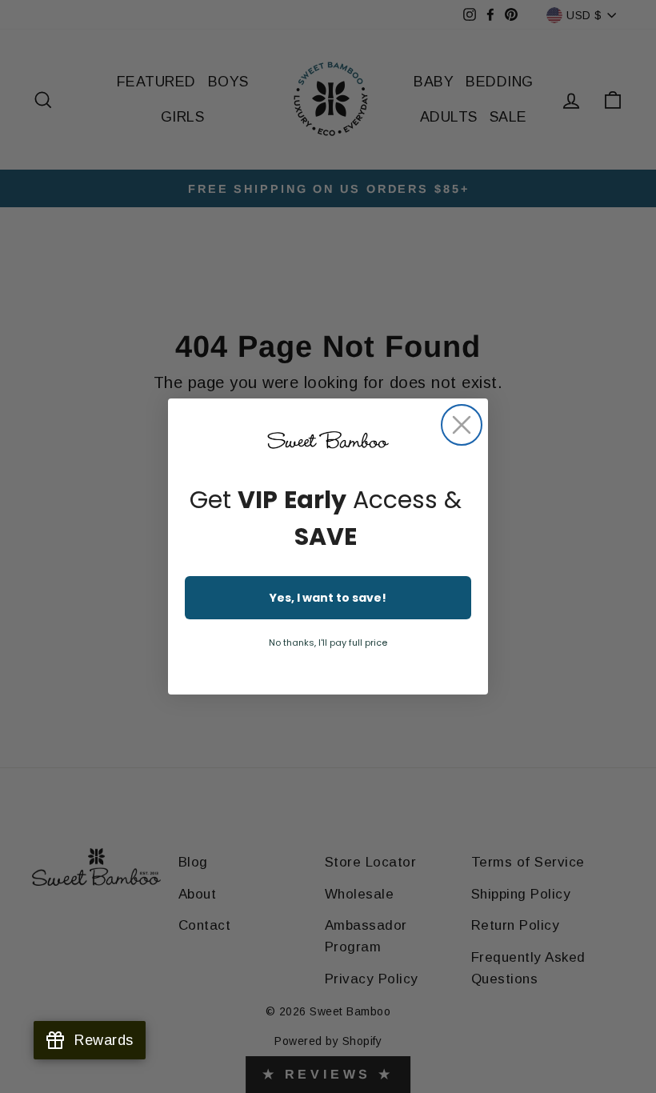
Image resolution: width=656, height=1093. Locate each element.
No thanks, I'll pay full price (328, 642)
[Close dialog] (462, 425)
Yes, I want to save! (328, 598)
